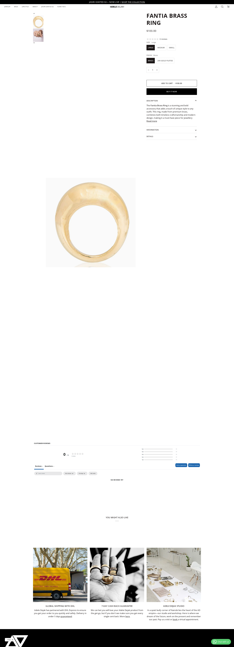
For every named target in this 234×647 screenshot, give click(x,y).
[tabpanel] (117, 489)
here (127, 616)
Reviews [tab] (39, 466)
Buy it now (171, 91)
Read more (151, 121)
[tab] (49, 466)
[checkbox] (92, 473)
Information (152, 130)
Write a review (194, 465)
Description (152, 101)
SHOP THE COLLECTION (133, 2)
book (175, 619)
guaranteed (66, 616)
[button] (8, 6)
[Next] (34, 43)
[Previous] (34, 13)
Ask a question (181, 465)
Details (149, 136)
